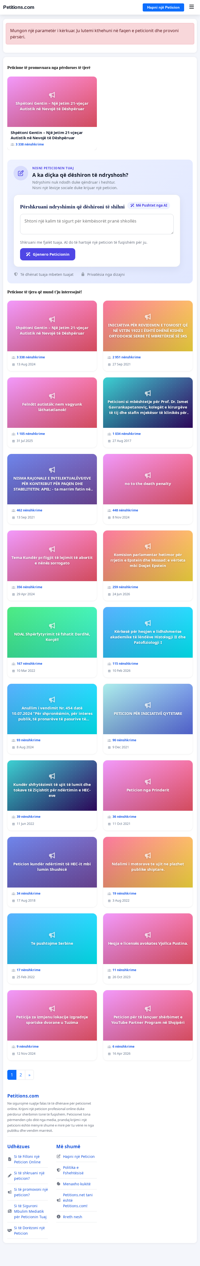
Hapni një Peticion (163, 7)
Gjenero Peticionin (51, 254)
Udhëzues (18, 1146)
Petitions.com (18, 7)
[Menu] (191, 7)
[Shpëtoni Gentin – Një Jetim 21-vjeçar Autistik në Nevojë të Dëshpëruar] (52, 113)
